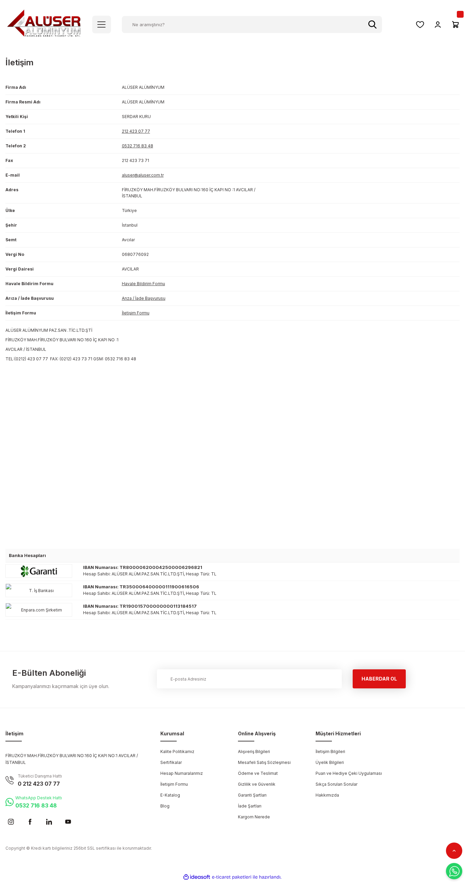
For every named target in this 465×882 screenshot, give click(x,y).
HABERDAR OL (379, 679)
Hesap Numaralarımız (181, 773)
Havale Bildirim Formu (143, 283)
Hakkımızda (327, 795)
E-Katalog (170, 795)
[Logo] (43, 24)
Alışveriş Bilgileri (254, 751)
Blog (165, 805)
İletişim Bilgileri (330, 751)
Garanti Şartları (252, 795)
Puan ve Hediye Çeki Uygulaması (349, 773)
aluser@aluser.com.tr (143, 175)
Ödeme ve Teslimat (258, 773)
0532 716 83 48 (137, 145)
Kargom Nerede (254, 816)
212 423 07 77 (136, 131)
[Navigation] (101, 24)
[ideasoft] (196, 877)
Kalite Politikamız (177, 751)
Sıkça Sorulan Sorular (336, 784)
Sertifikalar (171, 762)
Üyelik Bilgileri (330, 762)
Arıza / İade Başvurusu (143, 298)
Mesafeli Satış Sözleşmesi (264, 762)
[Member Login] (438, 24)
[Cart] (455, 24)
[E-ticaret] (232, 877)
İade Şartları (249, 805)
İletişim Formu (135, 312)
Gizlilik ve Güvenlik (256, 784)
